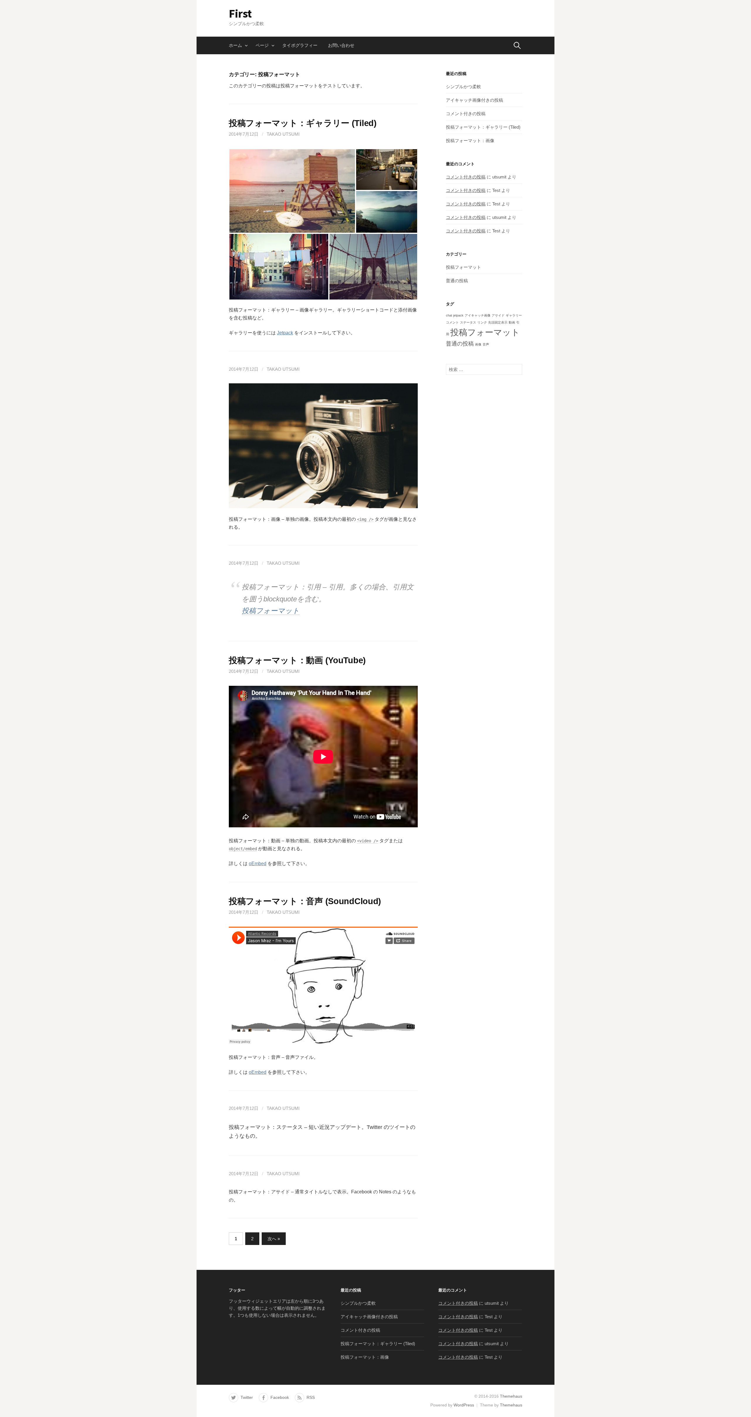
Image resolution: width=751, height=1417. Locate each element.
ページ (262, 45)
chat (449, 315)
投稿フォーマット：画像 (470, 140)
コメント (452, 322)
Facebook (279, 1397)
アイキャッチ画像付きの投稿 (474, 100)
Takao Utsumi (283, 134)
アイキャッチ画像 (477, 315)
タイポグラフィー (299, 45)
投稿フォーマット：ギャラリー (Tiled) (303, 123)
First (240, 13)
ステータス (468, 322)
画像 (478, 344)
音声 (486, 344)
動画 (512, 322)
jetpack (458, 315)
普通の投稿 (457, 280)
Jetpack (285, 332)
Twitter (247, 1397)
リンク (482, 322)
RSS (311, 1397)
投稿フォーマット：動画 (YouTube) (297, 660)
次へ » (274, 1238)
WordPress (464, 1405)
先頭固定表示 (498, 322)
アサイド (498, 315)
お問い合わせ (341, 45)
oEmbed (257, 863)
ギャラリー (514, 315)
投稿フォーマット (271, 611)
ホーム (235, 45)
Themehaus (511, 1396)
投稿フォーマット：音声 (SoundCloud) (305, 901)
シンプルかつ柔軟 (463, 86)
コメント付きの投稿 (466, 113)
